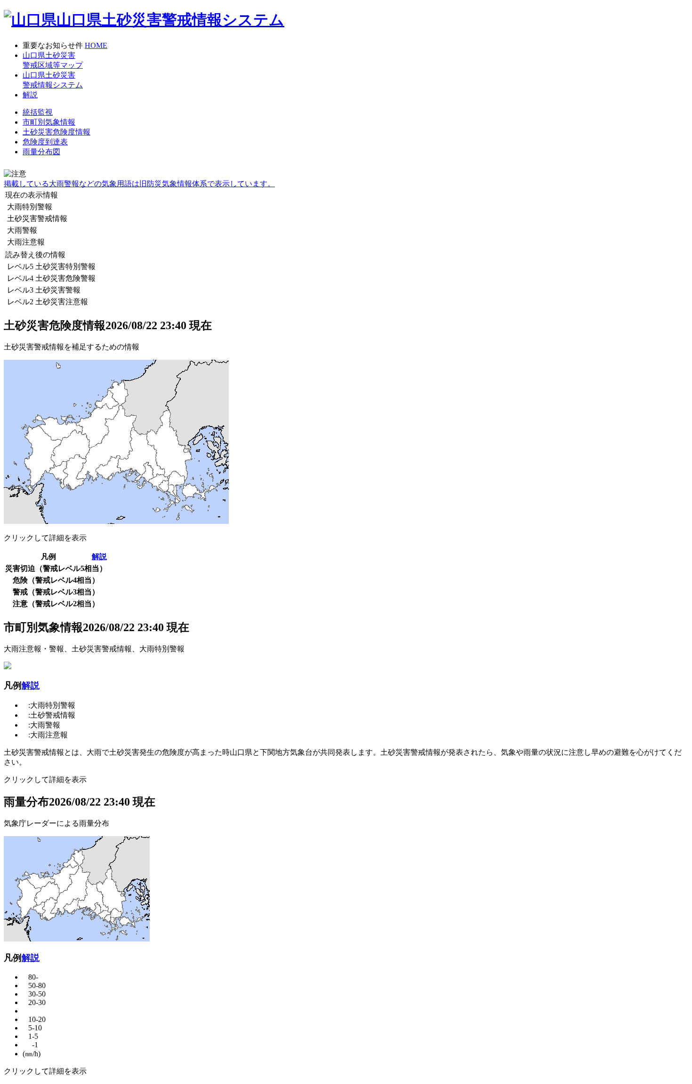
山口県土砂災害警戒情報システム (170, 19)
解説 (99, 557)
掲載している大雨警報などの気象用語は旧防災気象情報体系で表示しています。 (139, 184)
